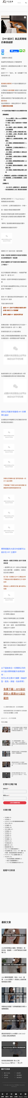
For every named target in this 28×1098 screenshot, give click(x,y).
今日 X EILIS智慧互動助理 (11, 848)
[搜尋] (26, 3)
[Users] (16, 1094)
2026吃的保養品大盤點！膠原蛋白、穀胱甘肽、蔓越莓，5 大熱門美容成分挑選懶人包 (19, 729)
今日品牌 (7, 835)
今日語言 (7, 817)
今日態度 (7, 831)
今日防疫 (7, 819)
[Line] (25, 1094)
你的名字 (5, 788)
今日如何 (7, 833)
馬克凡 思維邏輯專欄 (12, 860)
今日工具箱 (7, 829)
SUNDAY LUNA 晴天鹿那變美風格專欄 (14, 821)
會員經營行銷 (8, 847)
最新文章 (7, 845)
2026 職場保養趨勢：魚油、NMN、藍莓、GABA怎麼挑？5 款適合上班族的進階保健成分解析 (14, 980)
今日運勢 (7, 825)
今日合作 (7, 856)
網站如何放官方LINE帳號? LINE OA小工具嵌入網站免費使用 (19, 764)
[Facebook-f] (7, 1094)
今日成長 (7, 827)
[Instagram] (11, 1094)
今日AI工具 (7, 823)
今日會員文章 (8, 843)
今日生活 (7, 837)
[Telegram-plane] (20, 1094)
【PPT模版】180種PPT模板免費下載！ (16, 131)
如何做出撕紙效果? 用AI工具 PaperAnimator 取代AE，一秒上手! (19, 774)
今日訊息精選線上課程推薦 (13, 858)
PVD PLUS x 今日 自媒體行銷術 (12, 854)
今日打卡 (7, 841)
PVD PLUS (14, 1086)
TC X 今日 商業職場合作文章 (14, 862)
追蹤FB (7, 1096)
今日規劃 (7, 839)
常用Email (6, 795)
